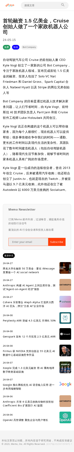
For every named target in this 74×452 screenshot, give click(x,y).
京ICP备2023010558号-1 (59, 444)
